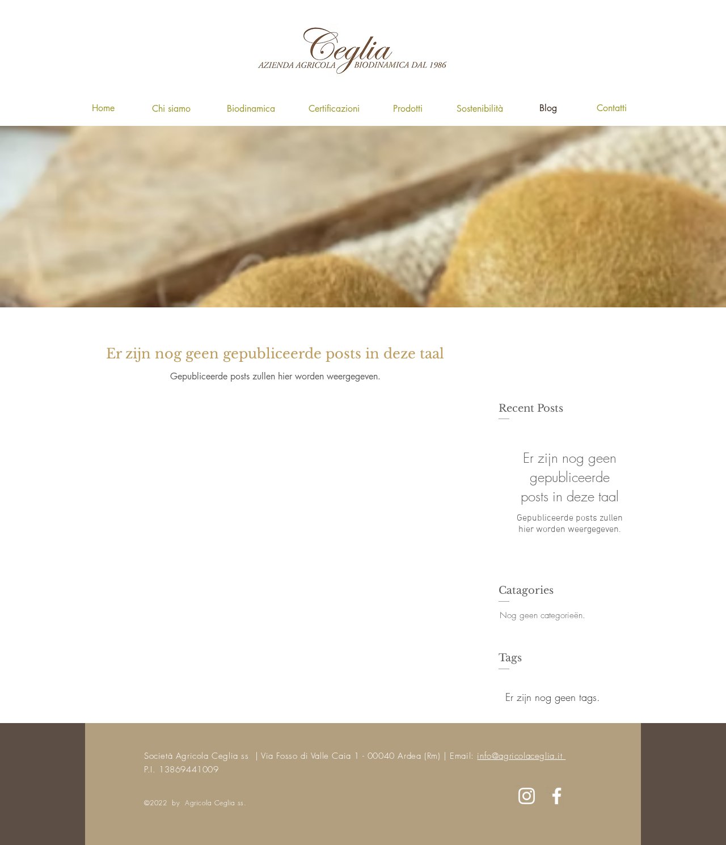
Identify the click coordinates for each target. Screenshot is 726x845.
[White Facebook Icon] (557, 796)
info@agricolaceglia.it (521, 756)
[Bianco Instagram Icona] (527, 796)
